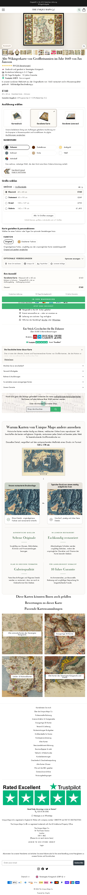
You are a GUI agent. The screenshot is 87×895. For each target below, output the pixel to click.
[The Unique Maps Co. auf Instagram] (38, 869)
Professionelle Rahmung (43, 715)
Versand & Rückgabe (10, 371)
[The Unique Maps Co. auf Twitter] (47, 869)
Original (8, 242)
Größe (43, 187)
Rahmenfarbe (10, 140)
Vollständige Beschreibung (20, 84)
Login (42, 845)
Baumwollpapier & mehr (43, 749)
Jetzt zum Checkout (43, 306)
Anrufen (44, 320)
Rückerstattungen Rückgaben (44, 730)
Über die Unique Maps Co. (43, 711)
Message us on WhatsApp (43, 815)
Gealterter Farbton (28, 242)
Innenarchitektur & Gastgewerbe (43, 719)
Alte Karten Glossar (43, 764)
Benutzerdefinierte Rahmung (43, 745)
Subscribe (78, 863)
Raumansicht (7, 46)
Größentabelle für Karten (43, 734)
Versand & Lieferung (44, 726)
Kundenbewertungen (43, 756)
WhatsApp (56, 320)
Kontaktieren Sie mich (43, 707)
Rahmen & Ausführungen (11, 376)
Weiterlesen (8, 359)
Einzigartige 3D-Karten (43, 723)
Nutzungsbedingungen (43, 775)
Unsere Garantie (9, 387)
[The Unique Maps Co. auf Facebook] (42, 869)
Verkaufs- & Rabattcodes (43, 753)
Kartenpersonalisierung (43, 738)
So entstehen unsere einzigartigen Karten (17, 382)
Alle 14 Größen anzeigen (43, 216)
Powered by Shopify (43, 893)
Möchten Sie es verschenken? (13, 366)
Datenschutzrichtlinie (43, 772)
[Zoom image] (84, 46)
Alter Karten (43, 741)
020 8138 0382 (43, 811)
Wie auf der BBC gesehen (43, 768)
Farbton (8, 237)
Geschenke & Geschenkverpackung (43, 760)
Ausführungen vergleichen (15, 135)
